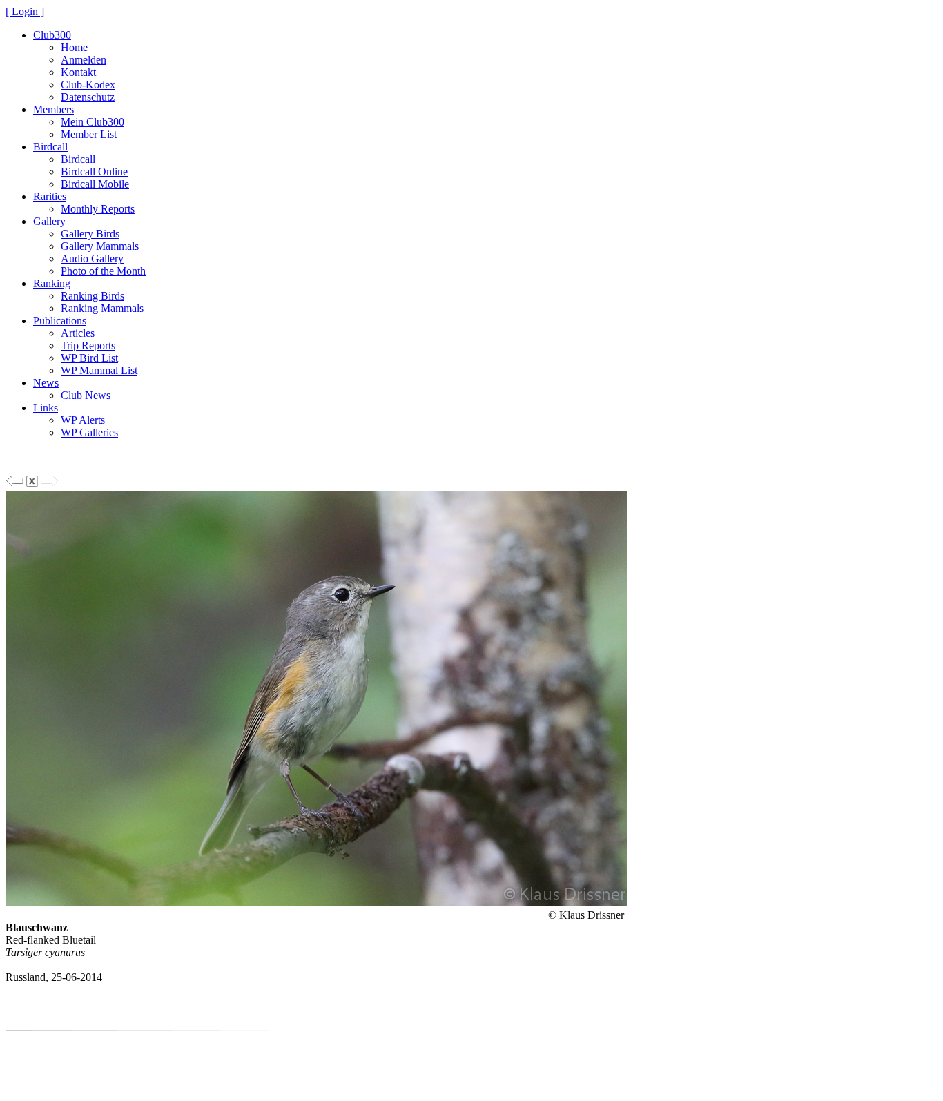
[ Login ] (25, 11)
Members (53, 109)
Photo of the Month (103, 271)
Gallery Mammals (100, 246)
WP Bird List (89, 358)
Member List (89, 134)
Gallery (49, 221)
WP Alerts (83, 420)
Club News (85, 395)
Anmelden (83, 60)
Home (74, 47)
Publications (59, 321)
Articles (78, 333)
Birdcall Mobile (95, 184)
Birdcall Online (94, 171)
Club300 (52, 35)
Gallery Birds (90, 234)
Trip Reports (88, 345)
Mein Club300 (92, 122)
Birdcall (50, 147)
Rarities (49, 196)
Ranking (51, 283)
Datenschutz (88, 97)
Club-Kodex (88, 84)
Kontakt (78, 72)
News (46, 383)
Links (45, 407)
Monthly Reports (98, 209)
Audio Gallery (92, 258)
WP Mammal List (99, 370)
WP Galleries (89, 432)
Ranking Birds (92, 296)
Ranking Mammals (102, 308)
